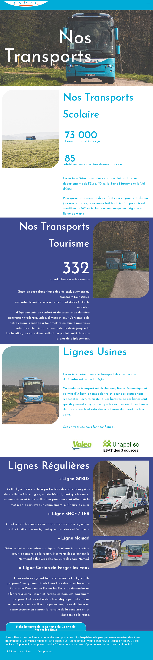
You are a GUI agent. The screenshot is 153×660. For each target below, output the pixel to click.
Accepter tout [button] (45, 651)
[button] (46, 628)
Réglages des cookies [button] (19, 651)
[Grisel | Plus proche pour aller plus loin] (26, 3)
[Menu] (148, 4)
